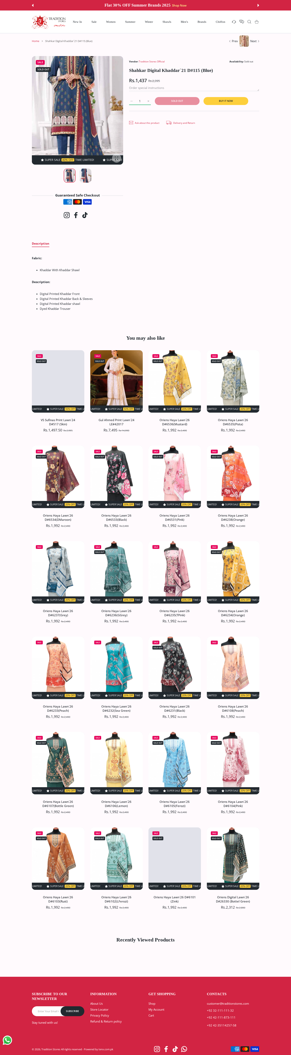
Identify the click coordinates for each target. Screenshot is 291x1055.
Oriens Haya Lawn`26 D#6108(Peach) (233, 708)
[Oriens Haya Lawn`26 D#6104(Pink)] (233, 763)
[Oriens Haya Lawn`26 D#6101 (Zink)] (174, 858)
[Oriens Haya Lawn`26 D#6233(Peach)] (58, 668)
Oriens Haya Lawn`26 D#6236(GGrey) (116, 613)
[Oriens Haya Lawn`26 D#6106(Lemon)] (116, 763)
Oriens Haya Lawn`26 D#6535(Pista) (233, 422)
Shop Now (176, 5)
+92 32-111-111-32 (220, 1010)
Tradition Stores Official (152, 61)
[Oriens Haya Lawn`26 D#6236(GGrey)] (116, 572)
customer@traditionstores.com (228, 1003)
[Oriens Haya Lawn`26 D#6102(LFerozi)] (116, 858)
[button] (32, 5)
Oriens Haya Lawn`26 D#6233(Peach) (58, 708)
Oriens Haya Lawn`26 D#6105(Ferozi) (175, 804)
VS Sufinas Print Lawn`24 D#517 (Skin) (58, 422)
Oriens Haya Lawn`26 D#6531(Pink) (175, 517)
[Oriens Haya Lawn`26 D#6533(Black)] (116, 477)
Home (35, 41)
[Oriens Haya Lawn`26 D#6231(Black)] (174, 668)
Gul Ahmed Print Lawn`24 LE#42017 (116, 422)
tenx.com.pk (106, 1049)
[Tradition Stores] (49, 21)
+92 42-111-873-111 (221, 1017)
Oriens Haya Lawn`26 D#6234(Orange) (233, 613)
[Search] (249, 22)
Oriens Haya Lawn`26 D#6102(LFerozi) (116, 899)
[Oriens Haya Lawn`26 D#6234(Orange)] (233, 572)
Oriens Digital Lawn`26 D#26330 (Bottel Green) (233, 899)
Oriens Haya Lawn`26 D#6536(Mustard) (175, 422)
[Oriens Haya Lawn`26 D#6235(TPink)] (174, 572)
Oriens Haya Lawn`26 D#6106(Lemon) (116, 804)
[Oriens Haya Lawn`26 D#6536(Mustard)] (174, 381)
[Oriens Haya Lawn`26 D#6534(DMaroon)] (58, 477)
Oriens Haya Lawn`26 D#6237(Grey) (58, 613)
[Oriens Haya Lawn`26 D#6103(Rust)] (58, 858)
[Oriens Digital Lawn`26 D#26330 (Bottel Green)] (233, 858)
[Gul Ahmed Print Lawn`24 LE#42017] (116, 381)
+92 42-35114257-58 (221, 1025)
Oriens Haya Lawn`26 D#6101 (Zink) (175, 899)
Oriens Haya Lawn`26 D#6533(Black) (116, 517)
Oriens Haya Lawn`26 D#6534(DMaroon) (58, 517)
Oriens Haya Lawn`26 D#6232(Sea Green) (116, 708)
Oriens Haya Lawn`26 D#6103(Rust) (58, 899)
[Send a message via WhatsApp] (7, 1040)
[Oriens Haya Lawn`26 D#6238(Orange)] (233, 477)
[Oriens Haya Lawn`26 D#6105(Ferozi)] (174, 763)
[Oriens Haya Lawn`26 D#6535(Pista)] (233, 381)
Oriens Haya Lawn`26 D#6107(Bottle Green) (58, 804)
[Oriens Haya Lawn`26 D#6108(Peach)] (233, 668)
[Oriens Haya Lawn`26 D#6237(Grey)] (58, 572)
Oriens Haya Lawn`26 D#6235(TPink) (175, 613)
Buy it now (226, 101)
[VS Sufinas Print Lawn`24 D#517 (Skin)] (58, 381)
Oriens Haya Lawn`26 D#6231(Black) (175, 708)
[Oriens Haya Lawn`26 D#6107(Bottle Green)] (58, 763)
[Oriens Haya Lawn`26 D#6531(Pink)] (174, 477)
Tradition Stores (50, 1049)
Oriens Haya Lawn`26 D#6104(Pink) (233, 804)
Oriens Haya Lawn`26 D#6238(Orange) (233, 517)
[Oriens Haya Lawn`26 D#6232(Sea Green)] (116, 668)
